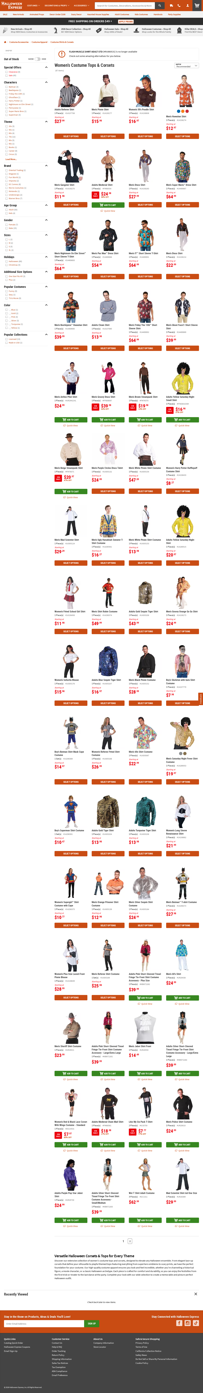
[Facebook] (179, 1323)
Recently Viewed (16, 1294)
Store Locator (99, 1346)
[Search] (160, 5)
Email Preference (59, 1375)
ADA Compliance (59, 1371)
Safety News (141, 1355)
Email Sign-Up (10, 1351)
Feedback (200, 699)
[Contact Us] (179, 5)
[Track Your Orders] (171, 5)
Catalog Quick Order (13, 1342)
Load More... (11, 159)
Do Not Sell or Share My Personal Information (156, 1359)
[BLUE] (178, 111)
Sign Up (92, 1323)
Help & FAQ (57, 1346)
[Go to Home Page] (5, 42)
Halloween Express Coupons (17, 1346)
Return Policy (58, 1355)
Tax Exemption (59, 1367)
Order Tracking (59, 1351)
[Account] (187, 5)
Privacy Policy (142, 1342)
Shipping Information (62, 1359)
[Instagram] (188, 1323)
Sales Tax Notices (60, 1363)
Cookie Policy (142, 1363)
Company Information (103, 1342)
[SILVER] (180, 753)
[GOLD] (185, 753)
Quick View (109, 210)
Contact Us (57, 1342)
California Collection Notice (148, 1351)
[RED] (187, 111)
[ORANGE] (183, 111)
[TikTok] (196, 1323)
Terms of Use (141, 1346)
